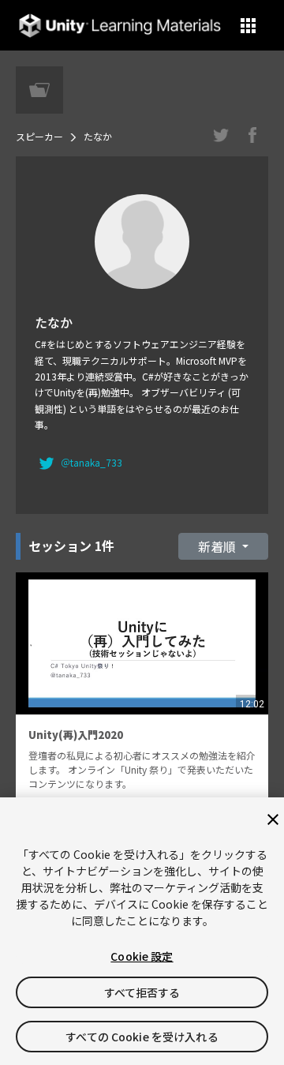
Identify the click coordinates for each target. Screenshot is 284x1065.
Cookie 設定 (141, 956)
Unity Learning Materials (119, 25)
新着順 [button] (218, 546)
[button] (248, 26)
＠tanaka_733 (91, 462)
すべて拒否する (142, 992)
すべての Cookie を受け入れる (142, 1036)
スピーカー (39, 136)
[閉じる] (272, 819)
